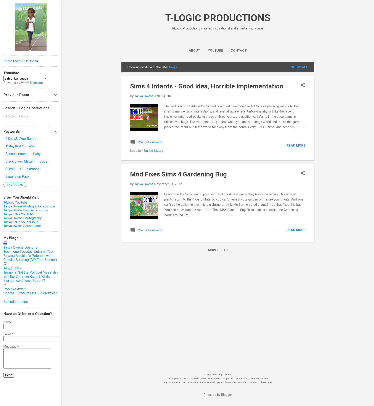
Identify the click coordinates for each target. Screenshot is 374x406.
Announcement (16, 154)
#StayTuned (14, 146)
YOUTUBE (215, 50)
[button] (302, 85)
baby (37, 154)
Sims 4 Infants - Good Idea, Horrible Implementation (207, 86)
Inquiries (32, 61)
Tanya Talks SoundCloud (20, 222)
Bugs (43, 161)
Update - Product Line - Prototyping (30, 293)
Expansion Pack (17, 176)
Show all (299, 67)
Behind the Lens (15, 302)
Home (7, 61)
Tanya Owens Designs (20, 247)
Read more (296, 145)
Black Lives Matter (19, 161)
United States (153, 151)
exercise (33, 169)
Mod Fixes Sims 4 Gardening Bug (178, 174)
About (19, 61)
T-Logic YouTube (15, 202)
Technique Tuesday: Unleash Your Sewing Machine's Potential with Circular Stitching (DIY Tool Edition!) (30, 255)
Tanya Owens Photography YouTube (29, 206)
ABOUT (194, 50)
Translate (36, 83)
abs (32, 146)
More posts (218, 250)
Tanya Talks (12, 268)
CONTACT (239, 50)
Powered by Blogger (218, 395)
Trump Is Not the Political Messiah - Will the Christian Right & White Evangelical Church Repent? (30, 276)
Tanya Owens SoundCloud (22, 226)
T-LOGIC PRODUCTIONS (217, 18)
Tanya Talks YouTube (18, 214)
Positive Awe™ (14, 289)
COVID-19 (13, 169)
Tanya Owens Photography (22, 218)
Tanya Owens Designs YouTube (25, 210)
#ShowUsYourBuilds (20, 139)
